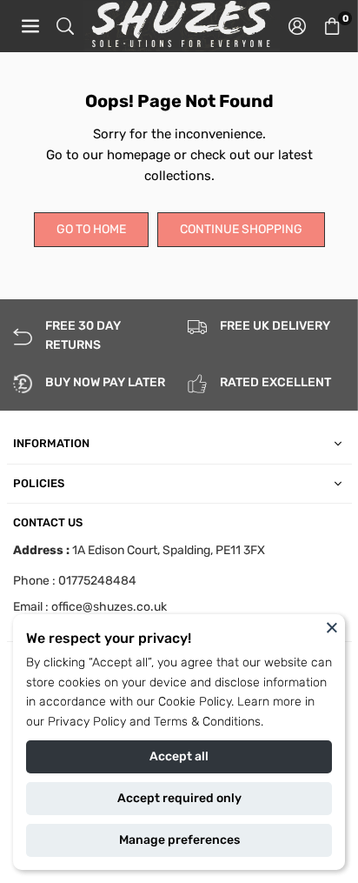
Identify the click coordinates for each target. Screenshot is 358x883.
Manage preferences (179, 840)
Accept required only (179, 798)
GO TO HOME (91, 229)
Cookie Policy (194, 701)
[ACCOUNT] (297, 26)
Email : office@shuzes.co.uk (90, 607)
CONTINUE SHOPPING (241, 229)
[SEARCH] (65, 26)
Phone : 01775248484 (74, 580)
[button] (332, 26)
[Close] (332, 627)
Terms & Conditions (207, 721)
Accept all (179, 756)
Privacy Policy (87, 721)
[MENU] (30, 26)
